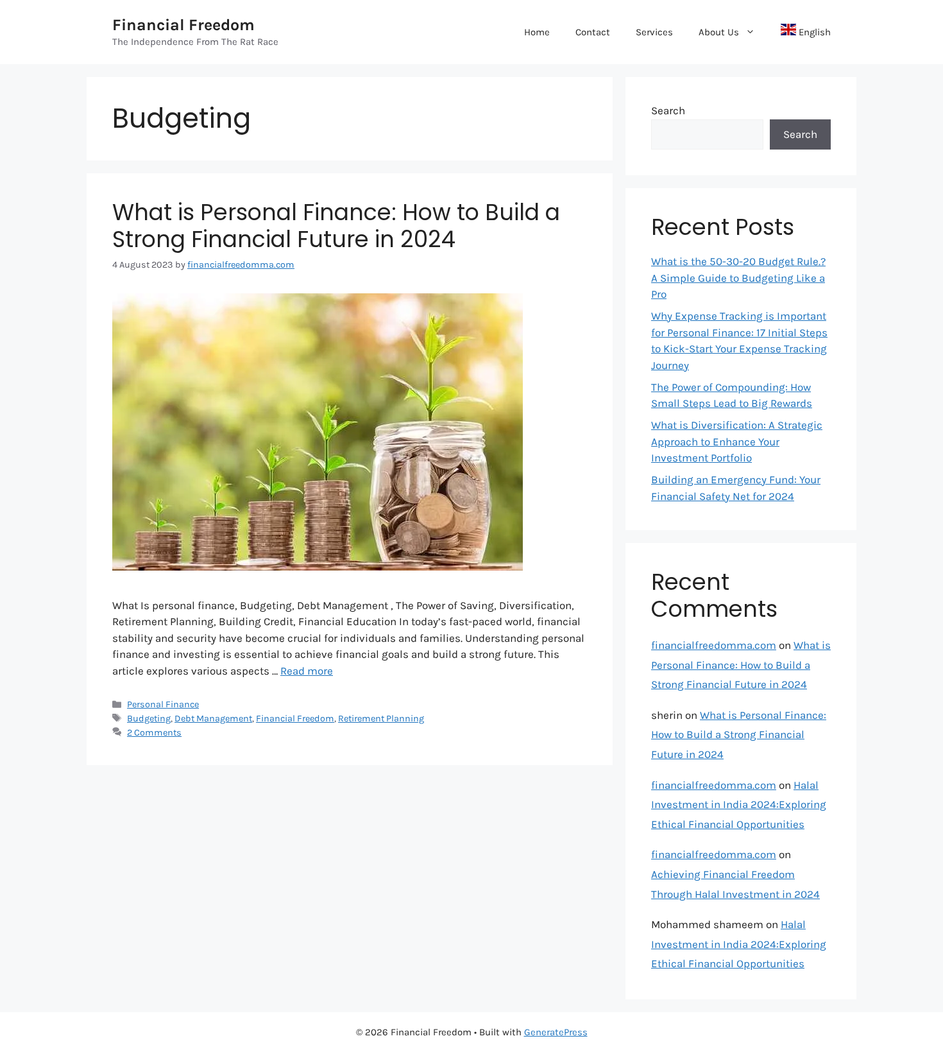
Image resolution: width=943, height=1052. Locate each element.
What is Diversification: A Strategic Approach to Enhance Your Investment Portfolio (736, 441)
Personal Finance (163, 704)
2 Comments (154, 732)
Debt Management (213, 718)
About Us (719, 32)
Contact (592, 32)
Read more (306, 670)
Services (654, 32)
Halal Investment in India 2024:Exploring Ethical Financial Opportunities (738, 805)
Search (668, 110)
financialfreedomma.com (713, 645)
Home (537, 32)
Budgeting (149, 718)
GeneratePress (556, 1032)
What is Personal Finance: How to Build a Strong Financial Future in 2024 (336, 225)
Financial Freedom (183, 24)
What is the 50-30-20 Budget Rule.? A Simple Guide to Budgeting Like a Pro (738, 277)
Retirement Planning (381, 718)
